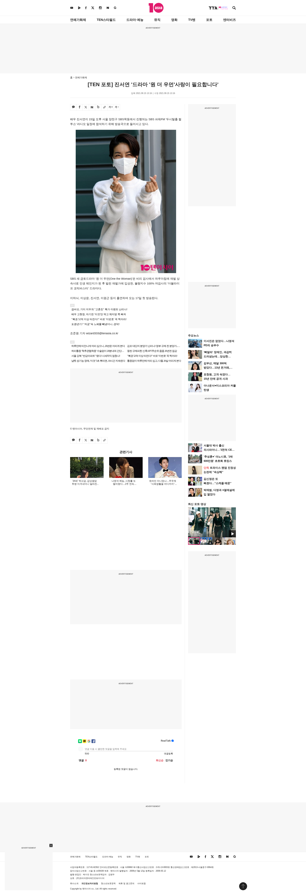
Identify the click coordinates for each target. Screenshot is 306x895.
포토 (209, 19)
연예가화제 (78, 19)
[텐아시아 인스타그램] (100, 7)
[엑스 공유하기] (86, 107)
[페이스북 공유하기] (79, 107)
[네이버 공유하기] (92, 107)
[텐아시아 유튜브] (71, 7)
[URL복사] (104, 107)
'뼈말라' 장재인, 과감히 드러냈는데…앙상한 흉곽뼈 (218, 356)
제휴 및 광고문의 (126, 883)
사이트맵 (141, 883)
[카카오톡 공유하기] (73, 107)
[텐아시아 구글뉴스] (115, 7)
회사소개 (74, 883)
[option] (212, 522)
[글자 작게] (117, 107)
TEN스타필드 (106, 19)
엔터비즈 (229, 19)
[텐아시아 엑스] (92, 7)
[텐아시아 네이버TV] (79, 7)
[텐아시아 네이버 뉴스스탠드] (108, 7)
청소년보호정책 (108, 883)
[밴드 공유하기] (98, 107)
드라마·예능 (134, 19)
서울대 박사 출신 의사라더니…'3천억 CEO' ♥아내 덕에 (219, 450)
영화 (174, 19)
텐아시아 (86, 889)
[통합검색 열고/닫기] (234, 8)
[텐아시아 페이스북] (86, 7)
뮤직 (157, 19)
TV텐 (191, 19)
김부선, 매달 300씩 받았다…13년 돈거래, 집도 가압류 (217, 367)
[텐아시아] (156, 8)
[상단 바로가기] (243, 886)
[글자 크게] (110, 107)
